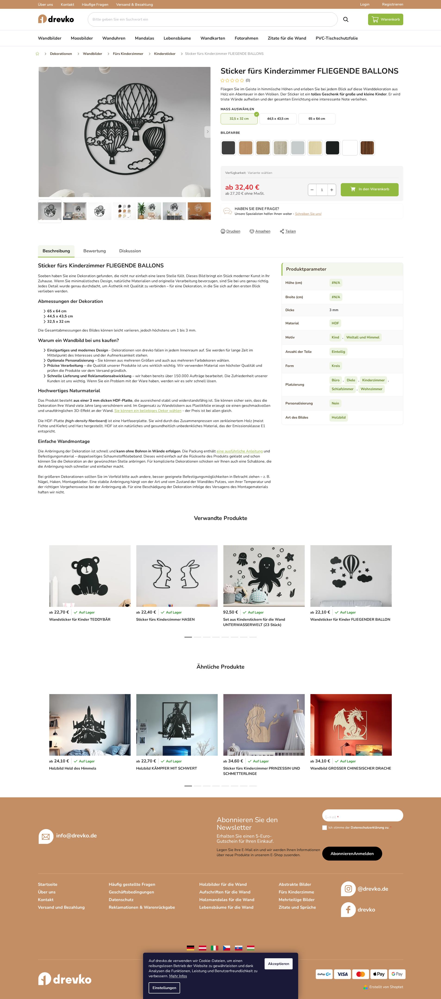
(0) (248, 80)
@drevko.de (373, 889)
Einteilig (338, 351)
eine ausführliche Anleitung (240, 451)
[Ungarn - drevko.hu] (250, 947)
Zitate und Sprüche (297, 907)
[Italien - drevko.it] (214, 947)
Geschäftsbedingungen (131, 892)
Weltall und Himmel (362, 337)
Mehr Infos (178, 976)
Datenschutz (121, 899)
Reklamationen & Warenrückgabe (142, 907)
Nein (335, 403)
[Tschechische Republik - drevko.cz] (226, 947)
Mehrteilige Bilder (297, 899)
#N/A (336, 282)
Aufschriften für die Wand (224, 892)
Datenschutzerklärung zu (369, 827)
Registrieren (392, 4)
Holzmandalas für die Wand (226, 899)
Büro (336, 380)
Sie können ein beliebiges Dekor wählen (147, 410)
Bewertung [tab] (94, 251)
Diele (351, 380)
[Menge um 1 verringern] (312, 190)
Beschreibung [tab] (56, 251)
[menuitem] (49, 38)
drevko (366, 909)
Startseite (47, 884)
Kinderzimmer (373, 380)
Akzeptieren (278, 963)
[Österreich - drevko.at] (202, 947)
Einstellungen (164, 987)
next (399, 590)
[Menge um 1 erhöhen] (332, 190)
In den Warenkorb (370, 189)
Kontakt (67, 4)
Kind (335, 337)
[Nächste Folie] (207, 132)
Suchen (346, 19)
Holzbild (339, 417)
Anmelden (363, 853)
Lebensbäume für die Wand (226, 907)
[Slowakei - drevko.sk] (238, 947)
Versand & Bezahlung (134, 4)
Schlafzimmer (342, 389)
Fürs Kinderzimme (296, 892)
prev (41, 590)
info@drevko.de (76, 835)
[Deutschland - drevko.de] (190, 947)
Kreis (336, 365)
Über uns (45, 4)
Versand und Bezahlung (61, 907)
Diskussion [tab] (130, 251)
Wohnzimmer (371, 389)
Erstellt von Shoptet (386, 987)
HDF (335, 323)
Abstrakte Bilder (295, 884)
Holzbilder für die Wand (223, 884)
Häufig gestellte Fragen (132, 884)
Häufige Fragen (95, 4)
